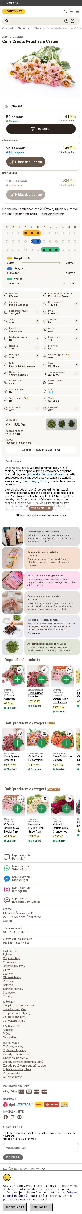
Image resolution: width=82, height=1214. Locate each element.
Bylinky (7, 954)
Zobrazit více (33, 633)
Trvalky (7, 996)
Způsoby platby (13, 1046)
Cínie (37, 28)
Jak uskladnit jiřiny (14, 1016)
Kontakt (8, 1029)
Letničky (8, 973)
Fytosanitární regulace (17, 1069)
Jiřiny (6, 969)
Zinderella (34, 474)
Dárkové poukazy (14, 965)
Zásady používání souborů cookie (24, 1065)
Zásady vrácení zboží (16, 1054)
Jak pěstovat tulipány (17, 1013)
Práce (6, 1033)
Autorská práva (13, 1076)
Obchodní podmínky (15, 1057)
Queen (59, 474)
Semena (23, 28)
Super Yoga (30, 481)
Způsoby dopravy (14, 1050)
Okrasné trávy (12, 977)
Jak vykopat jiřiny (14, 1020)
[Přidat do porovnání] (20, 669)
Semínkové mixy (13, 988)
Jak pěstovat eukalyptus (18, 1005)
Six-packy (9, 992)
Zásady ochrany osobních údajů (23, 1061)
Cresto (44, 481)
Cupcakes (47, 474)
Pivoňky (8, 981)
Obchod (7, 28)
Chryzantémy (11, 958)
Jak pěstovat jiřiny (14, 1009)
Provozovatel (11, 1073)
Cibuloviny (9, 962)
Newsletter (10, 1037)
